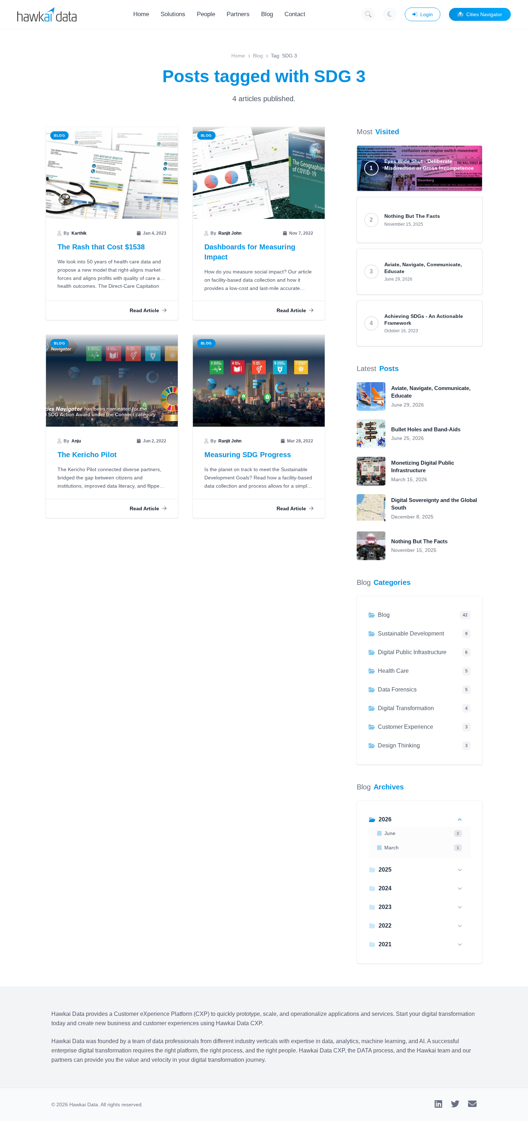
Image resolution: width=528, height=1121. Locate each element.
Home (141, 14)
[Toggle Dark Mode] (389, 14)
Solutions (173, 14)
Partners (238, 14)
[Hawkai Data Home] (47, 14)
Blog (267, 14)
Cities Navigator (484, 14)
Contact (294, 14)
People (206, 14)
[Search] (368, 14)
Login (426, 14)
